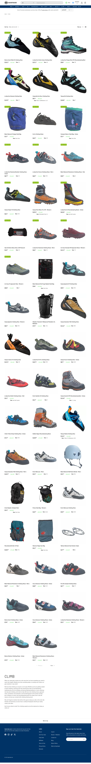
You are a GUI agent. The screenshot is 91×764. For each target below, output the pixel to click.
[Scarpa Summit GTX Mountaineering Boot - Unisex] (73, 381)
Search (52, 732)
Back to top (45, 720)
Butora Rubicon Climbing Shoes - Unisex (14, 656)
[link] (39, 665)
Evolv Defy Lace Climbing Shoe (68, 508)
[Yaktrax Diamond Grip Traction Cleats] (73, 531)
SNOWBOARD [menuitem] (34, 6)
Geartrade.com (10, 757)
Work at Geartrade (55, 746)
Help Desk (41, 737)
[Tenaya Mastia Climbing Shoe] (73, 419)
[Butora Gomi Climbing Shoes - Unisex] (17, 605)
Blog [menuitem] (79, 6)
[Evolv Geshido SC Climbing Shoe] (45, 381)
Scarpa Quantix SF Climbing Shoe (69, 284)
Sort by (6, 27)
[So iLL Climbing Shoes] (45, 119)
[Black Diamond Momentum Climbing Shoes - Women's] (45, 641)
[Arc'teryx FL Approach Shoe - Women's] (17, 269)
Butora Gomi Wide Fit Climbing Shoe (13, 60)
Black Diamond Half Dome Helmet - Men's (71, 471)
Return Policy (54, 743)
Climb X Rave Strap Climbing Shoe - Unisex (15, 433)
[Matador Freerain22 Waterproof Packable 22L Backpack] (45, 307)
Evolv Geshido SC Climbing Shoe (40, 396)
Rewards (41, 749)
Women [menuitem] (17, 6)
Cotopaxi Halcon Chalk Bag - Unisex (69, 134)
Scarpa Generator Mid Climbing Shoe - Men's (15, 471)
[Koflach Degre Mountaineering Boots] (45, 419)
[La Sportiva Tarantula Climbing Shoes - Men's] (45, 232)
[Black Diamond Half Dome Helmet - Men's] (73, 456)
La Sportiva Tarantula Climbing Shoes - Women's (72, 620)
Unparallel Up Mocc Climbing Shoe (41, 96)
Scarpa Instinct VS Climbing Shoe (13, 359)
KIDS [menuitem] (23, 6)
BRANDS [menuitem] (75, 6)
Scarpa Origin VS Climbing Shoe (12, 210)
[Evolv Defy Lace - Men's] (45, 456)
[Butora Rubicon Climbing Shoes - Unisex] (17, 641)
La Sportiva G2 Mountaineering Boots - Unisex (72, 210)
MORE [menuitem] (68, 6)
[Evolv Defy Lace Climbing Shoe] (73, 493)
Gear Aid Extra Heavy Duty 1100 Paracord (15, 247)
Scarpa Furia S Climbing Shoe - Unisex (70, 359)
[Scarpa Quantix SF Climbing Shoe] (73, 269)
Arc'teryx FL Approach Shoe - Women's (14, 284)
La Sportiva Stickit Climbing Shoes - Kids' (15, 396)
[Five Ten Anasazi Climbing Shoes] (73, 568)
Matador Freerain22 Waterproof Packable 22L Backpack (44, 322)
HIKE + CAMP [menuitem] (44, 6)
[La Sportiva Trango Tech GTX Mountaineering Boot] (73, 45)
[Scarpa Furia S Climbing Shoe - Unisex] (73, 344)
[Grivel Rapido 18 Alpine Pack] (17, 493)
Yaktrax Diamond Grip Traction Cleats (70, 546)
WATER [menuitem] (56, 6)
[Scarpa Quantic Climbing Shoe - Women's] (17, 307)
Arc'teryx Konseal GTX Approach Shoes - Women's (73, 247)
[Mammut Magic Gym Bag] (45, 531)
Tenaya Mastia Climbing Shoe (68, 433)
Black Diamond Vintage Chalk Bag (13, 134)
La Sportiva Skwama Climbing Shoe (13, 96)
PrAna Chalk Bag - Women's (39, 508)
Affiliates (41, 740)
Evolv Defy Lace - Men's (38, 471)
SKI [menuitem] (28, 6)
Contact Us (53, 737)
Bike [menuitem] (51, 6)
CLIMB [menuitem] (62, 6)
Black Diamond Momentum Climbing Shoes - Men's (17, 583)
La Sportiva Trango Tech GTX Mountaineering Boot (73, 60)
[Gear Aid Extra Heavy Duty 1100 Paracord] (17, 232)
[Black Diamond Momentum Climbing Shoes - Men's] (17, 568)
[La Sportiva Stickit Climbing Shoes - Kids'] (17, 381)
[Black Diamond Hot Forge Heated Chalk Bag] (45, 269)
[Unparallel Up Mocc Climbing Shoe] (45, 81)
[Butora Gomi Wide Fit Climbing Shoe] (17, 45)
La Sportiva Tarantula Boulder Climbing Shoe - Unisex (16, 172)
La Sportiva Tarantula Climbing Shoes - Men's (44, 247)
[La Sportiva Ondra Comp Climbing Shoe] (45, 45)
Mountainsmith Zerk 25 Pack (12, 546)
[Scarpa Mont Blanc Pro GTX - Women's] (45, 195)
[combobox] (41, 2)
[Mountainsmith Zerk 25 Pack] (17, 531)
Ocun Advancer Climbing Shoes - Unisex (42, 583)
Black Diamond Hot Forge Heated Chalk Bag (43, 284)
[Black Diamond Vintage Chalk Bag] (17, 119)
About (40, 732)
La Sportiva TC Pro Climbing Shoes (41, 359)
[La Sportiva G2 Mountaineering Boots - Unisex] (73, 195)
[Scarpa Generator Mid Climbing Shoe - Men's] (17, 456)
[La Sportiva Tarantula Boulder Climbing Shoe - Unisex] (17, 157)
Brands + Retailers (55, 734)
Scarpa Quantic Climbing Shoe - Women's (15, 322)
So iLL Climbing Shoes (38, 134)
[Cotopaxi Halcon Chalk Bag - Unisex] (73, 119)
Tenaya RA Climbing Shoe (67, 96)
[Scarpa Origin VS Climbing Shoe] (17, 195)
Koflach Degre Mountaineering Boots (42, 433)
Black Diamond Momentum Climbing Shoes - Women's (43, 656)
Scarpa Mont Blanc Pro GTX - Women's (42, 210)
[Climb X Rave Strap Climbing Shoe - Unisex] (17, 419)
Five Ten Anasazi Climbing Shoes (68, 583)
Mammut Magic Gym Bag (39, 546)
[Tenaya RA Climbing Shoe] (73, 81)
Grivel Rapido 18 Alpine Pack (12, 508)
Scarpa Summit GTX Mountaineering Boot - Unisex (73, 396)
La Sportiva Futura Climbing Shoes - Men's (43, 172)
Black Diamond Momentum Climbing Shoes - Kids (73, 172)
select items (45, 10)
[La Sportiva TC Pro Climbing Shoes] (45, 344)
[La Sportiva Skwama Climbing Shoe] (17, 81)
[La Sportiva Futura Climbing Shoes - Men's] (45, 157)
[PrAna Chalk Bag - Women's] (45, 493)
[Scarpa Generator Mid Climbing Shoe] (73, 307)
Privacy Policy (42, 746)
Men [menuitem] (11, 6)
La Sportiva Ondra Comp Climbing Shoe (42, 60)
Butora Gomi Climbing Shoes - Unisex (14, 620)
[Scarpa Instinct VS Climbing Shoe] (17, 344)
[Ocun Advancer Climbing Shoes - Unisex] (45, 568)
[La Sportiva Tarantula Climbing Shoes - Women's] (73, 605)
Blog (52, 740)
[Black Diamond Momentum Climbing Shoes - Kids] (73, 157)
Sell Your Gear (42, 734)
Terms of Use (42, 743)
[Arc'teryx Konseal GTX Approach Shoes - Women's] (73, 232)
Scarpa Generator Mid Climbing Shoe (70, 322)
